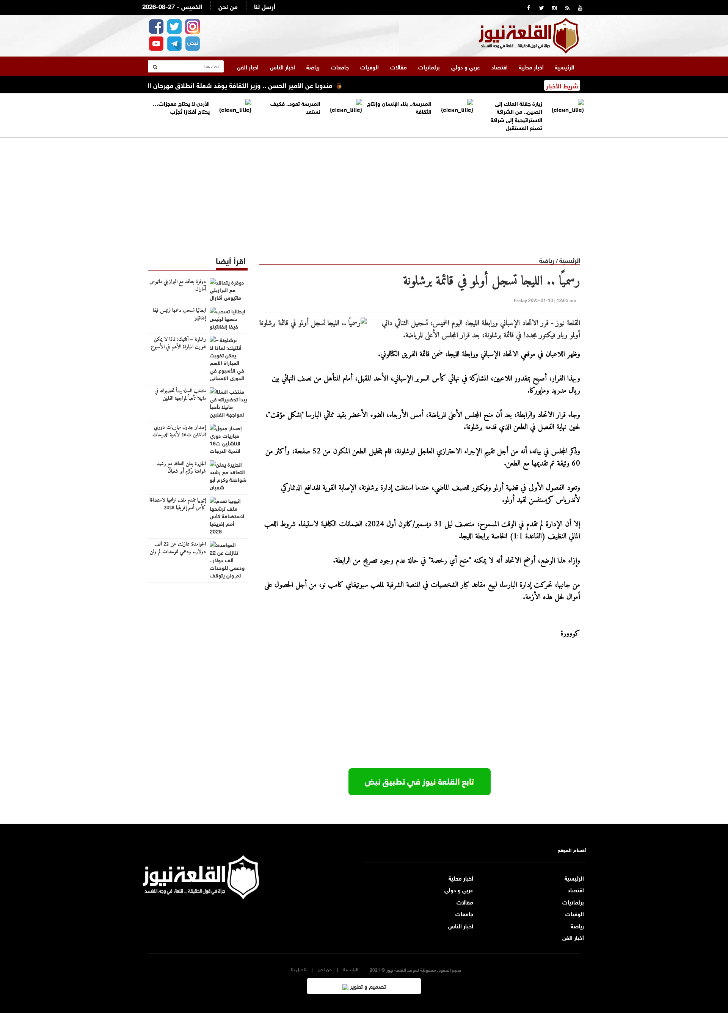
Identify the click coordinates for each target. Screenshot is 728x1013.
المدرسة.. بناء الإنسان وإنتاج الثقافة (399, 107)
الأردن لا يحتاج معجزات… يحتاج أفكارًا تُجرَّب (181, 107)
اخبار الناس (282, 66)
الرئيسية (564, 66)
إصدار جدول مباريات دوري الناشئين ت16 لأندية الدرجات (179, 431)
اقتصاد (499, 66)
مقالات (398, 66)
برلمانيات (429, 66)
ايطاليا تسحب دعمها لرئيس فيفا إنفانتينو (179, 314)
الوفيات (369, 66)
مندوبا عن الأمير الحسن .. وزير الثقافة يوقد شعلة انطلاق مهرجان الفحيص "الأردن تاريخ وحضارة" (220, 85)
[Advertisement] (364, 191)
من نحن (228, 6)
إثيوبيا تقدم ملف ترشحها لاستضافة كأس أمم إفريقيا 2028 (177, 504)
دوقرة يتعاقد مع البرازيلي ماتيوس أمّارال (177, 285)
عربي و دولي (465, 66)
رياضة (313, 66)
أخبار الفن (248, 66)
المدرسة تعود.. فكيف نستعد (295, 107)
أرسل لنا (264, 6)
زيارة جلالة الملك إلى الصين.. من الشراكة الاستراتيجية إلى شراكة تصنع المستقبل (516, 115)
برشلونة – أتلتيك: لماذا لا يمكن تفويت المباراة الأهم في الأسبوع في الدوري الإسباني (178, 347)
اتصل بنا (298, 969)
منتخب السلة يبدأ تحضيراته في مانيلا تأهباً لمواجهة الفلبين (180, 395)
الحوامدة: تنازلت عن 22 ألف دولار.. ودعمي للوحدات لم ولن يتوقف (178, 552)
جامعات (340, 66)
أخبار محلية (531, 66)
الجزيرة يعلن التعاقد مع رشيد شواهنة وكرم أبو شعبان (181, 467)
